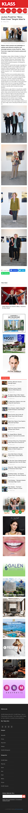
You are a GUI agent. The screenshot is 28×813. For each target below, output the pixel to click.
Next (26, 295)
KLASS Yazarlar (4, 786)
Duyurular (3, 742)
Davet (19, 10)
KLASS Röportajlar (5, 378)
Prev (2, 295)
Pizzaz (2, 782)
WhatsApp (6, 273)
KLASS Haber (4, 760)
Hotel (2, 775)
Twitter (23, 270)
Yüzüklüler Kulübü (25, 10)
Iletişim (3, 746)
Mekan (2, 778)
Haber (8, 10)
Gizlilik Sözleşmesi (5, 750)
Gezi (2, 771)
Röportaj (14, 10)
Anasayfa (3, 10)
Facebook (15, 270)
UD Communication (19, 809)
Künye (2, 739)
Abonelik (3, 735)
